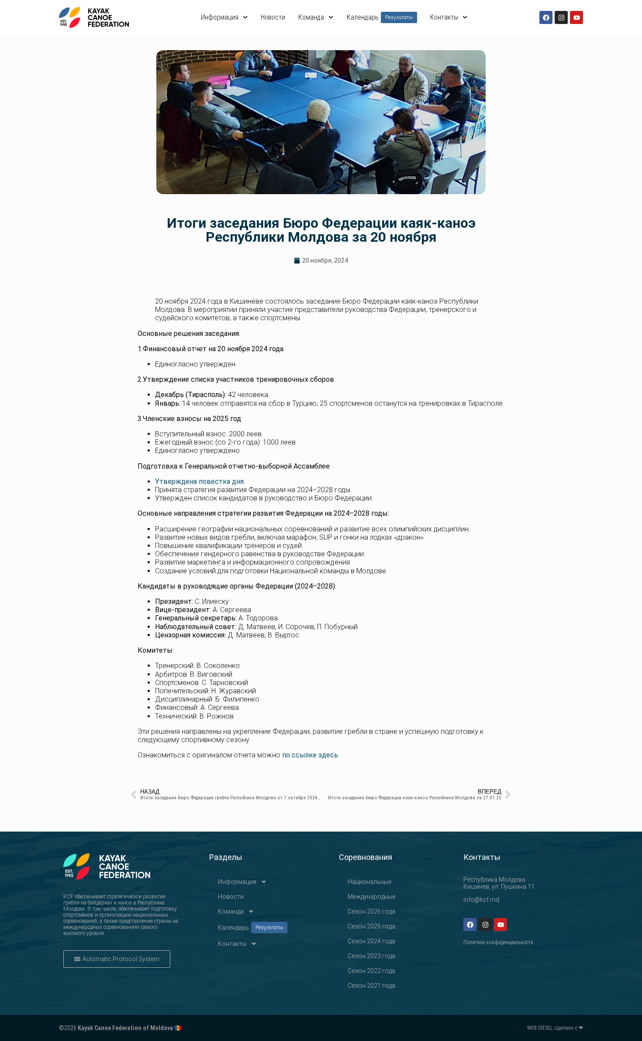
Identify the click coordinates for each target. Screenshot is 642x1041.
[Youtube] (576, 17)
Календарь (380, 17)
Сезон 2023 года (371, 955)
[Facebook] (545, 17)
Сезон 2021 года (371, 985)
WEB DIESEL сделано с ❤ (555, 1028)
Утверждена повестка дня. (200, 481)
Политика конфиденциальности (498, 942)
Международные (371, 896)
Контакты (444, 17)
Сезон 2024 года (371, 941)
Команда (311, 17)
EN (633, 112)
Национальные (369, 881)
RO (633, 87)
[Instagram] (561, 17)
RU (633, 100)
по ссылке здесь (310, 755)
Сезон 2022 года (371, 970)
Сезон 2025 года (371, 926)
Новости (273, 17)
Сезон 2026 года (371, 911)
